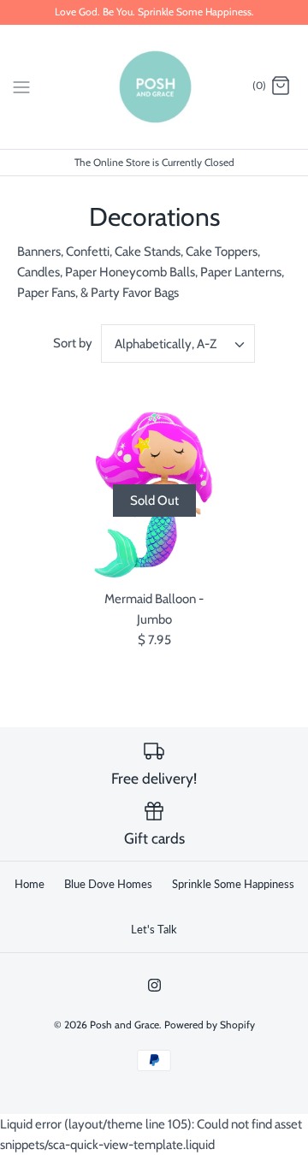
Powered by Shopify (209, 1024)
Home (29, 884)
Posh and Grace (124, 1024)
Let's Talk (154, 929)
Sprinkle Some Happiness (233, 884)
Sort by (72, 343)
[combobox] (178, 343)
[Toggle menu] (21, 85)
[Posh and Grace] (154, 86)
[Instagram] (154, 985)
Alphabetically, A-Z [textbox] (165, 344)
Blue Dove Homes (108, 884)
